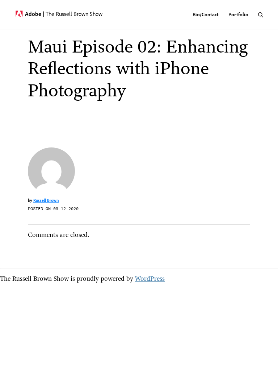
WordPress (150, 278)
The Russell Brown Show (74, 13)
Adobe (34, 13)
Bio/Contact (206, 14)
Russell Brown (46, 200)
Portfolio (238, 14)
